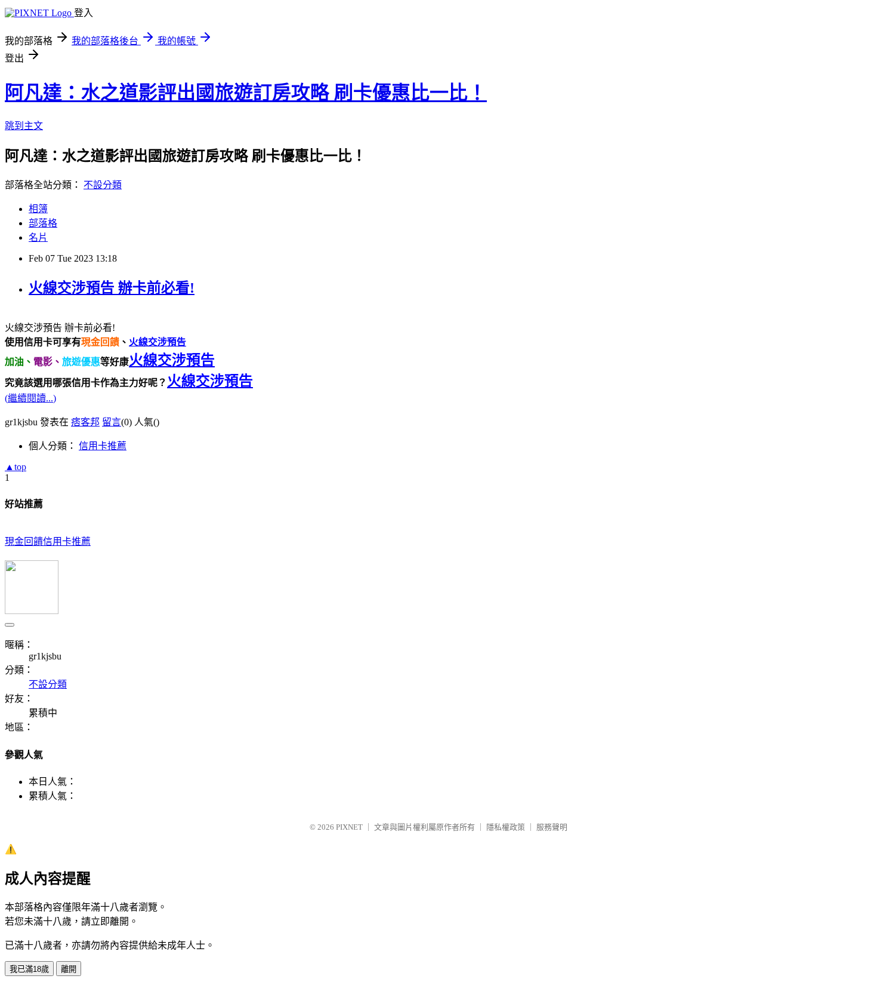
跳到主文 (24, 126)
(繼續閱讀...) (30, 398)
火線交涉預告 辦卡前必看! (111, 288)
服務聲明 (551, 827)
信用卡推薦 (102, 446)
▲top (15, 467)
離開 (68, 969)
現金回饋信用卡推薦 (48, 541)
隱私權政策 (505, 827)
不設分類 (103, 185)
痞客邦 (85, 422)
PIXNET (349, 827)
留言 (111, 422)
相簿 (38, 209)
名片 (38, 237)
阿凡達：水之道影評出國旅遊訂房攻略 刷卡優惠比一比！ (246, 92)
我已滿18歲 (29, 969)
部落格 (43, 223)
